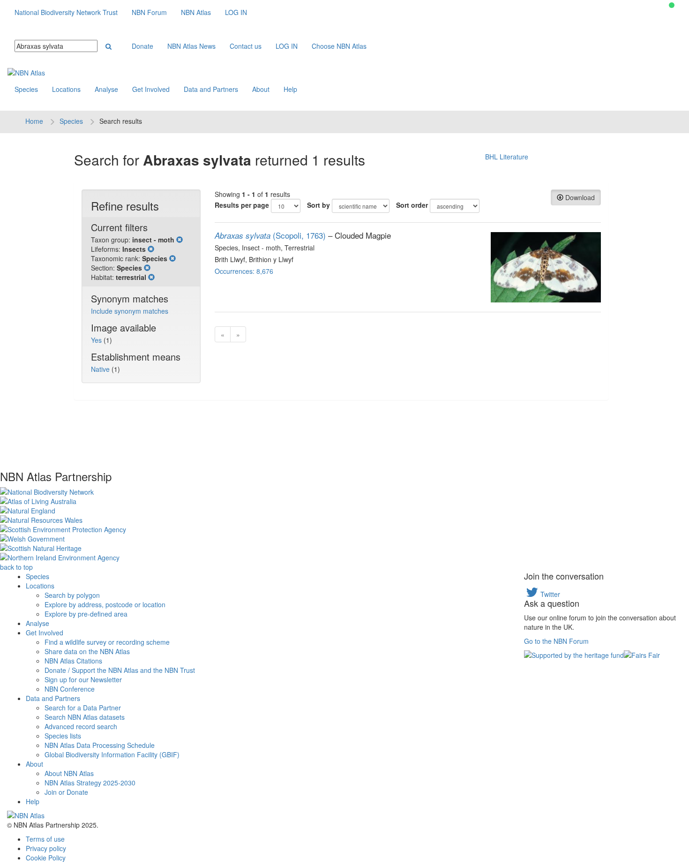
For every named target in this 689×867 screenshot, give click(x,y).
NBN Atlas (196, 12)
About (261, 89)
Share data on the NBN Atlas (87, 651)
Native (101, 369)
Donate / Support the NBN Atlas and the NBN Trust (120, 670)
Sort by (318, 205)
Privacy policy (46, 848)
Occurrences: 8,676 (244, 271)
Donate (142, 46)
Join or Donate (66, 792)
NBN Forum (149, 12)
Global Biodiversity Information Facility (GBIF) (112, 754)
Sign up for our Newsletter (83, 679)
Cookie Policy (46, 857)
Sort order (412, 205)
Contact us (246, 46)
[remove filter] (179, 239)
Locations (66, 89)
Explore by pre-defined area (86, 613)
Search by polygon (72, 595)
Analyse (106, 89)
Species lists (63, 735)
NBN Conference (70, 689)
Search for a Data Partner (83, 707)
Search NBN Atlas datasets (85, 717)
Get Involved (151, 89)
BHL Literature (506, 156)
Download (579, 197)
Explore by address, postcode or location (105, 604)
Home (34, 121)
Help (290, 89)
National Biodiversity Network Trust (66, 12)
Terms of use (45, 839)
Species (26, 89)
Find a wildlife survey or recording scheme (107, 642)
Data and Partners (211, 89)
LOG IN (236, 12)
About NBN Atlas (69, 773)
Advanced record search (81, 726)
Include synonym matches (129, 311)
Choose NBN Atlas (339, 46)
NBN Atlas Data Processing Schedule (100, 745)
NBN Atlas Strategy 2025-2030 (90, 782)
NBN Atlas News (191, 46)
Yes (97, 340)
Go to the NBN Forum (556, 641)
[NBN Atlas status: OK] (671, 5)
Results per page (242, 205)
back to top (16, 567)
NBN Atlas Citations (73, 660)
